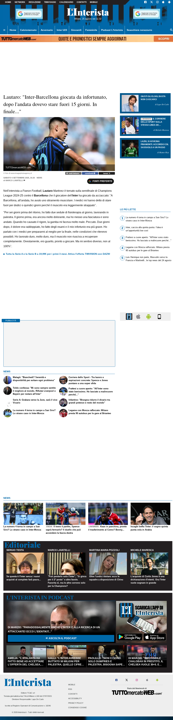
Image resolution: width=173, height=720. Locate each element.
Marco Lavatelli (14, 180)
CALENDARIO (66, 2)
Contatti (72, 694)
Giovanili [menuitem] (76, 30)
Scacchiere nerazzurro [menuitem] (139, 30)
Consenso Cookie (77, 708)
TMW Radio (50, 2)
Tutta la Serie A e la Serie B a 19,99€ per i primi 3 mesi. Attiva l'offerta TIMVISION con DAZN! (58, 254)
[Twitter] (151, 2)
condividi (89, 173)
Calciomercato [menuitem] (28, 30)
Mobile (71, 685)
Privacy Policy (75, 703)
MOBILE (94, 2)
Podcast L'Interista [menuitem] (112, 30)
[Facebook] (145, 2)
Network (20, 2)
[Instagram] (157, 2)
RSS (70, 689)
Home (8, 2)
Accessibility (75, 698)
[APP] (129, 316)
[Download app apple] (163, 2)
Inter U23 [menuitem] (62, 30)
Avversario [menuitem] (47, 30)
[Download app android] (169, 2)
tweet (106, 173)
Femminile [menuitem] (91, 30)
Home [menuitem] (13, 30)
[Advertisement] (145, 454)
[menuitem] (4, 30)
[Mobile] (159, 316)
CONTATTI (81, 2)
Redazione (35, 2)
